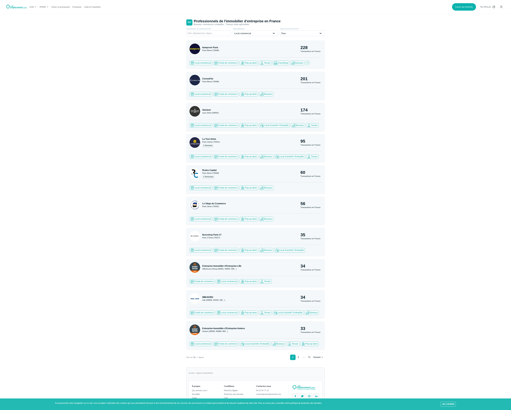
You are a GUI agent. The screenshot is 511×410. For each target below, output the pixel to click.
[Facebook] (295, 396)
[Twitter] (302, 396)
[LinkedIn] (316, 396)
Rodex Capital (209, 170)
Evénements (76, 7)
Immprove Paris (210, 47)
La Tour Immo (209, 139)
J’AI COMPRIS (448, 404)
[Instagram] (309, 396)
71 (309, 357)
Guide (194, 398)
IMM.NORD (207, 297)
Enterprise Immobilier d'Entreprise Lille (221, 266)
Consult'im (207, 79)
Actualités (196, 394)
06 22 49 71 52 (262, 391)
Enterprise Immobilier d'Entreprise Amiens (223, 328)
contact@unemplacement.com (268, 394)
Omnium (206, 110)
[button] (255, 33)
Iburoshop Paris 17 (211, 235)
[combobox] (208, 33)
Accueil (191, 373)
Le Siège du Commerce (214, 203)
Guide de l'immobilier (92, 7)
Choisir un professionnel (60, 7)
